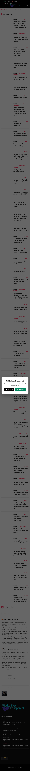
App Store (10, 389)
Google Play (21, 389)
